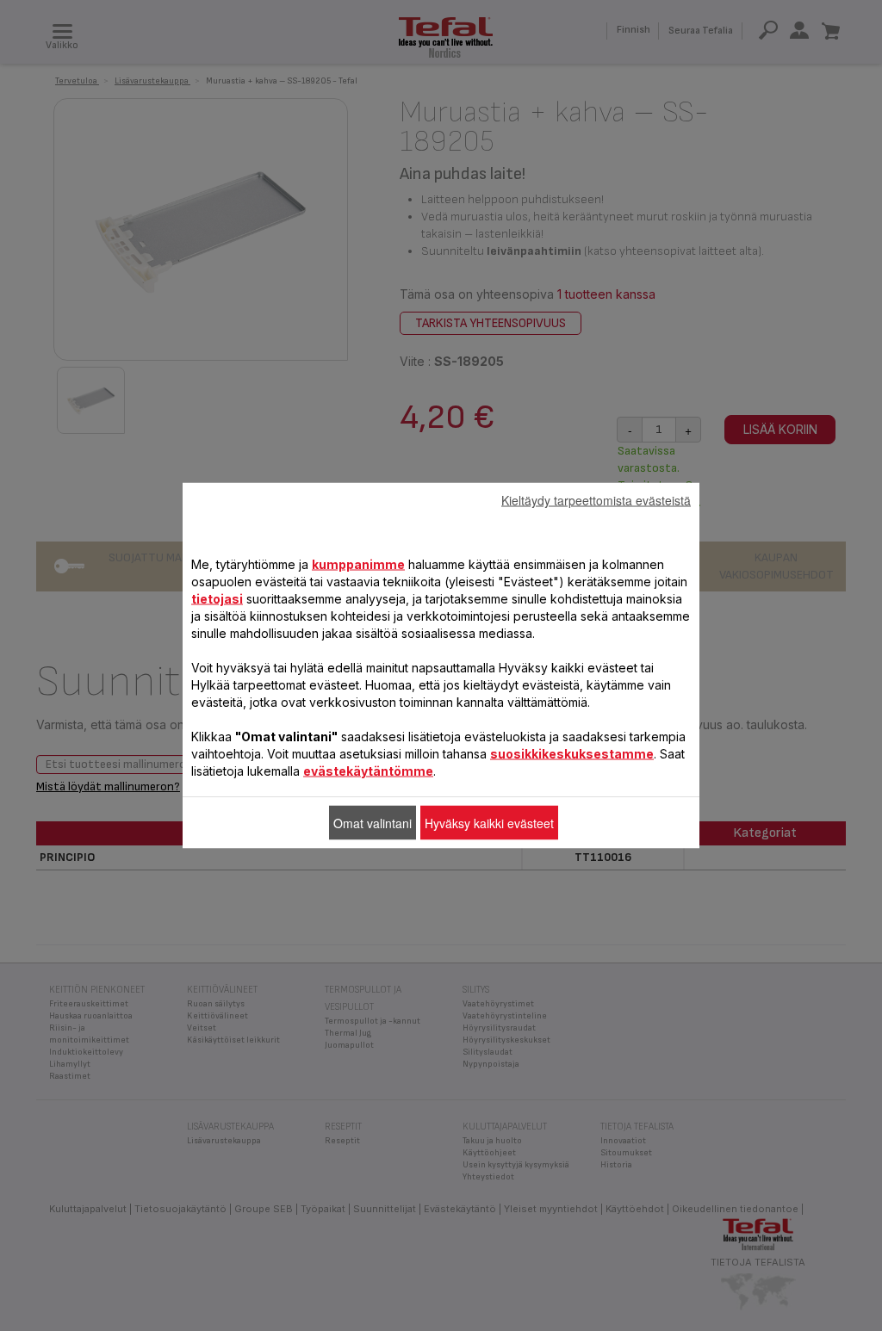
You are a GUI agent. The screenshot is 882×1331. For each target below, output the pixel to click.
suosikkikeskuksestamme (572, 753)
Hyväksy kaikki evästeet (489, 823)
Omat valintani (372, 823)
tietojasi (217, 598)
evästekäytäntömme (368, 771)
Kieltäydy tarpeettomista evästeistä (596, 500)
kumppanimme (358, 564)
